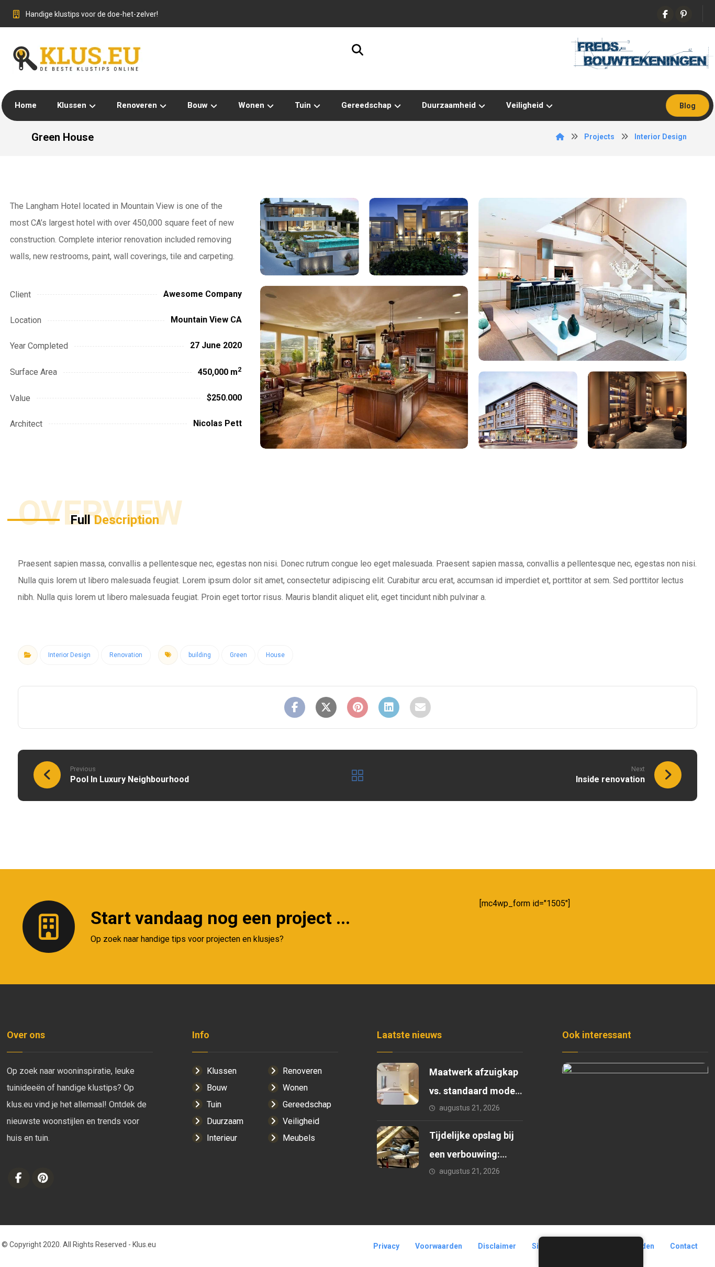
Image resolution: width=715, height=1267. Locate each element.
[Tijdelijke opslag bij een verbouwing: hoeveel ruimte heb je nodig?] (398, 1147)
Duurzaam (225, 1121)
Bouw (217, 1088)
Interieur (222, 1138)
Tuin (214, 1104)
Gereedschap (307, 1104)
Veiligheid (301, 1121)
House (275, 655)
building (199, 655)
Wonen (295, 1088)
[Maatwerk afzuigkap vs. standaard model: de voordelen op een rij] (398, 1084)
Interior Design (69, 655)
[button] (665, 14)
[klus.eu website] (77, 58)
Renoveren (302, 1071)
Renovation (125, 655)
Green (238, 655)
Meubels (299, 1138)
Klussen (222, 1071)
